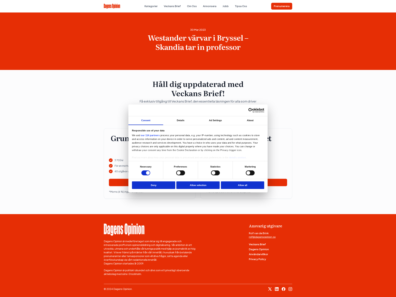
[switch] (180, 172)
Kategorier (151, 6)
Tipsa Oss (241, 6)
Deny (153, 185)
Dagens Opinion (259, 249)
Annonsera (209, 6)
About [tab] (250, 120)
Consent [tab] (146, 120)
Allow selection (198, 185)
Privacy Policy (257, 259)
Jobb (226, 6)
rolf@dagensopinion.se (262, 236)
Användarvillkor (258, 254)
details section (237, 157)
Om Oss (192, 6)
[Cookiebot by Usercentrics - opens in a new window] (250, 110)
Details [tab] (180, 120)
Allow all (242, 185)
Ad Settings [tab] (215, 120)
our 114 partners (150, 135)
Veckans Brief (172, 6)
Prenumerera (282, 6)
